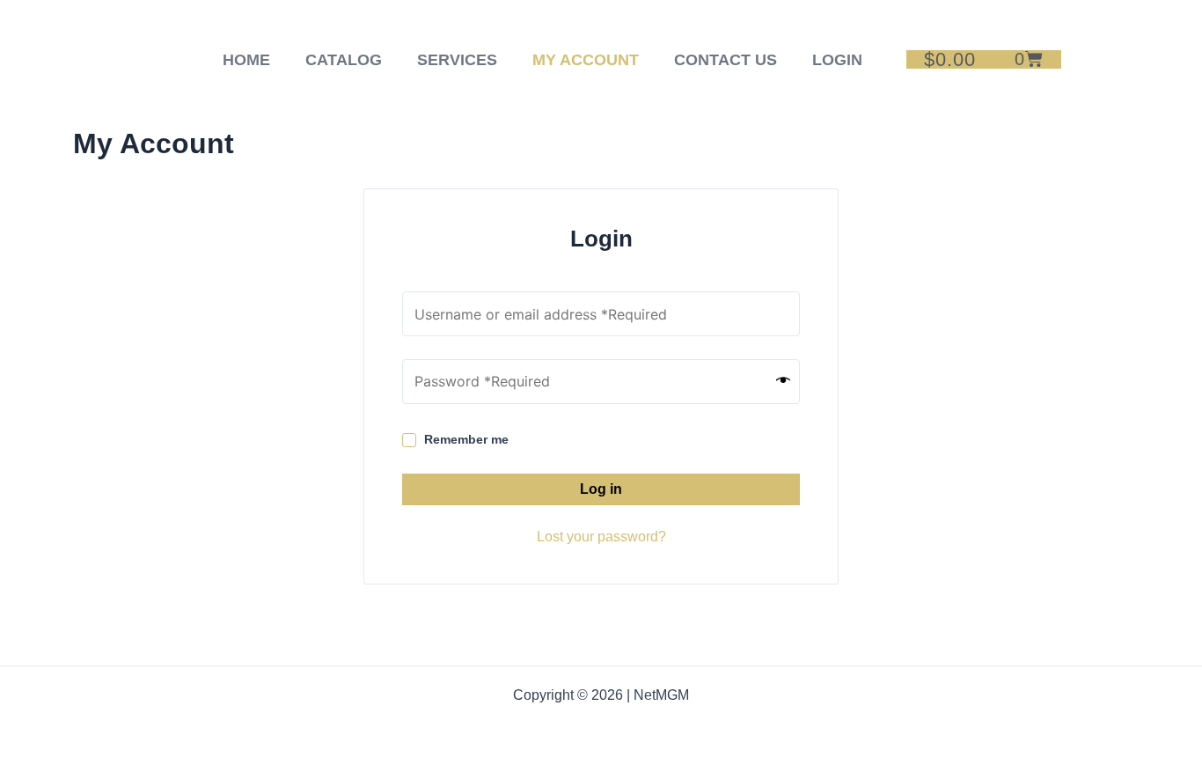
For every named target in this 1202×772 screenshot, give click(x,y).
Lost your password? (601, 536)
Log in (601, 489)
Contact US (725, 60)
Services (457, 60)
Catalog (343, 60)
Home (246, 60)
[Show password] (783, 381)
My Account (585, 60)
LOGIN (837, 60)
